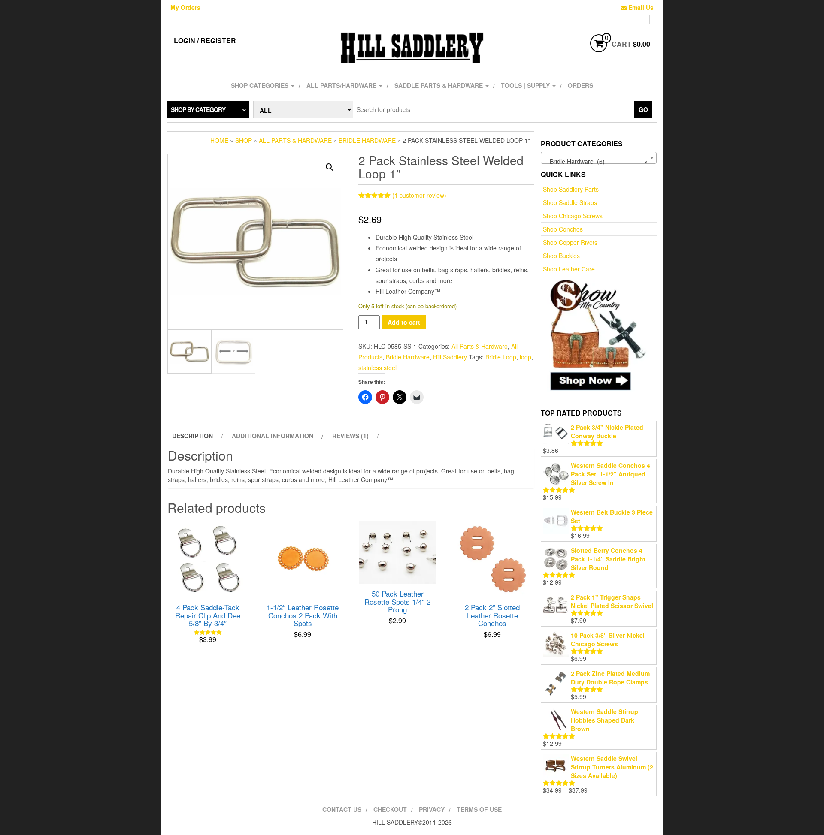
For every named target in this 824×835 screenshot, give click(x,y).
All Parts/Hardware (342, 85)
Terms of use (479, 809)
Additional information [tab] (272, 435)
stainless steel (377, 367)
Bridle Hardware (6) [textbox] (596, 161)
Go (643, 109)
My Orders (185, 7)
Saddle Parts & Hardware (439, 85)
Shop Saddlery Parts (571, 189)
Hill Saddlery (450, 357)
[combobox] (599, 158)
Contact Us (341, 809)
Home (219, 140)
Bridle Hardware (367, 140)
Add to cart (404, 322)
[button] (329, 167)
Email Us (640, 7)
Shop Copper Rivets (570, 242)
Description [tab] (192, 435)
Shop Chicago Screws (573, 215)
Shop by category (198, 109)
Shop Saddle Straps (570, 202)
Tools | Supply (526, 85)
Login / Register (205, 40)
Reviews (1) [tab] (350, 435)
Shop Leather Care (569, 269)
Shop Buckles (561, 255)
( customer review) (419, 195)
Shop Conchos (563, 229)
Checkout (390, 809)
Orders (580, 85)
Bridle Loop (500, 357)
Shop (243, 140)
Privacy (432, 809)
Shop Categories (260, 85)
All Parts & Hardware (295, 140)
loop (525, 357)
